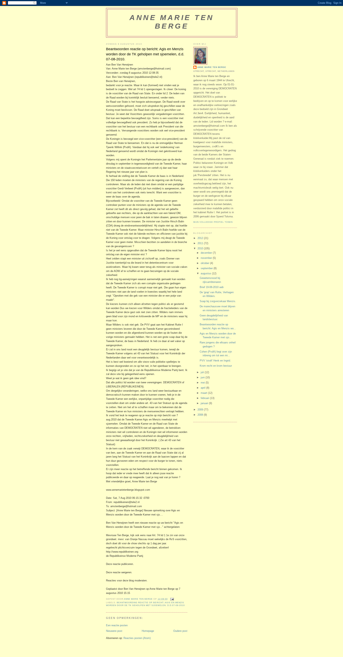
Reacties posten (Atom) (137, 638)
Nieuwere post (114, 630)
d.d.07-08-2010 (176, 605)
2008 (201, 414)
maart (204, 392)
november (207, 257)
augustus (206, 273)
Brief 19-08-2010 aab (212, 287)
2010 (201, 248)
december (207, 252)
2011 (201, 243)
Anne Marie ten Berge (171, 21)
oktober (205, 263)
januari (205, 403)
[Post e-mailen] (172, 599)
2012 (201, 238)
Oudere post (180, 630)
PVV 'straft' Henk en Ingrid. (215, 360)
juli (203, 372)
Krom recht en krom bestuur (216, 365)
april (203, 387)
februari (205, 398)
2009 (201, 409)
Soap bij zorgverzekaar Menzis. (218, 301)
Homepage (148, 630)
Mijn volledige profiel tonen (213, 222)
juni (203, 377)
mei (203, 382)
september (207, 268)
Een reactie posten (117, 625)
